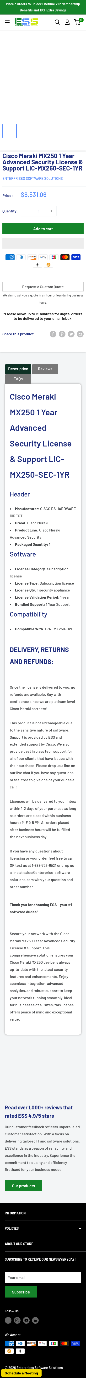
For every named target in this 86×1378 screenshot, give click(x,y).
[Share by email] (80, 333)
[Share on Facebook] (53, 333)
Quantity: (10, 211)
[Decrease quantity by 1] (26, 211)
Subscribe (21, 1291)
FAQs (18, 378)
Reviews (45, 368)
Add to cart (43, 228)
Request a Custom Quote (43, 286)
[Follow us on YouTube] (26, 1320)
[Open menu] (7, 22)
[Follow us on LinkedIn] (35, 1320)
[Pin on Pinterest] (62, 333)
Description (18, 368)
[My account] (67, 22)
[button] (77, 22)
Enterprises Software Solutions (32, 178)
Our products (23, 1185)
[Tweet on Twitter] (71, 333)
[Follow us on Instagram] (17, 1320)
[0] (77, 22)
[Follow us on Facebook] (8, 1320)
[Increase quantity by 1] (51, 211)
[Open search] (57, 22)
